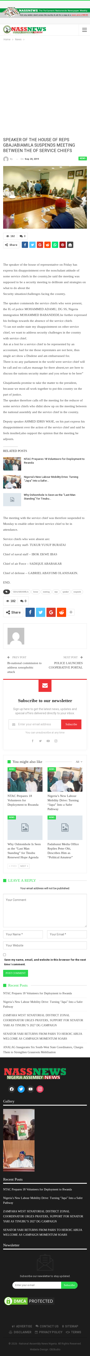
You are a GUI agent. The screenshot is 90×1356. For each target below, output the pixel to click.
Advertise (24, 1326)
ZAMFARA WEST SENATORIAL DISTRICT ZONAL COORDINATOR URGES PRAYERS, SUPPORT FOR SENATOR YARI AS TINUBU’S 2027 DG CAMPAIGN (43, 1020)
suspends (77, 592)
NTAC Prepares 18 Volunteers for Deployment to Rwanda (37, 993)
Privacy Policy (50, 1332)
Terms (76, 1332)
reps (56, 592)
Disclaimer (22, 1332)
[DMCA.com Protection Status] (29, 1301)
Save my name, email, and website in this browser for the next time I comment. (45, 962)
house (35, 592)
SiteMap (71, 1326)
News (83, 158)
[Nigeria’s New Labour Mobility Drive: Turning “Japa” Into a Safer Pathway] (12, 481)
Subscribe (71, 724)
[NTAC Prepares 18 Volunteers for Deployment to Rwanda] (12, 464)
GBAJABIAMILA (20, 592)
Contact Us (49, 1326)
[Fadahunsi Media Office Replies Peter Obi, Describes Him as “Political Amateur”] (65, 828)
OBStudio (54, 1349)
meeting (46, 592)
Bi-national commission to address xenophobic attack (24, 667)
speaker (66, 592)
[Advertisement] (45, 89)
